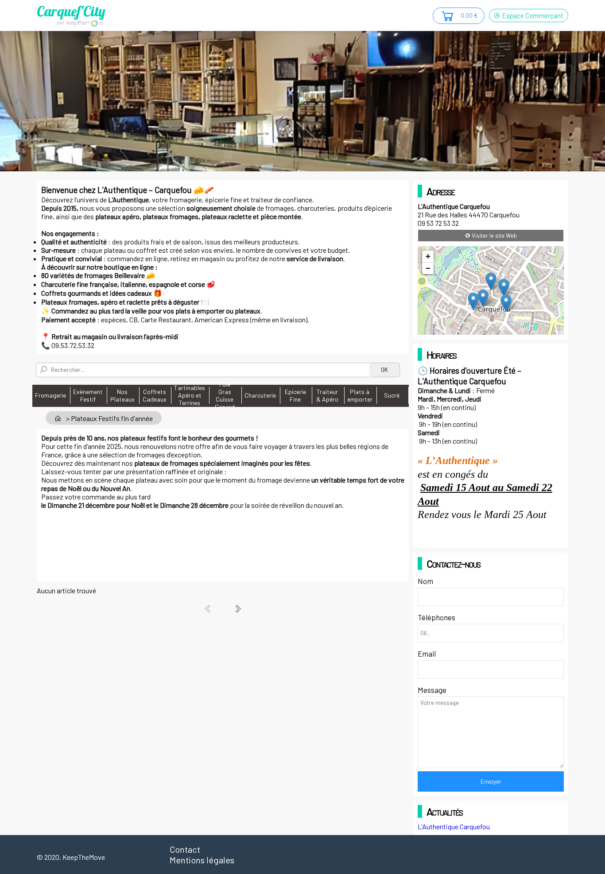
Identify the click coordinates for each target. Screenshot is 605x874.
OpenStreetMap (516, 331)
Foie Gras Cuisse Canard (225, 395)
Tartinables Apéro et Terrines (189, 395)
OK (384, 369)
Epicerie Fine (295, 395)
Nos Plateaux (122, 395)
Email (427, 653)
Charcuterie (260, 395)
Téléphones (436, 617)
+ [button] (428, 256)
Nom (425, 580)
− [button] (428, 268)
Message (432, 689)
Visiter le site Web (493, 235)
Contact (185, 849)
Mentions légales (202, 860)
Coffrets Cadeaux (155, 395)
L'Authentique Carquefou (454, 826)
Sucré (391, 395)
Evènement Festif (88, 395)
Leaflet (484, 331)
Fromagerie (50, 395)
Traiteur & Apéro (327, 395)
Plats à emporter (359, 395)
